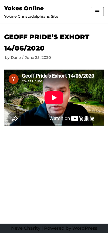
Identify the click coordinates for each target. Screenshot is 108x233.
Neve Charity (25, 228)
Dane (16, 57)
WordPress (84, 228)
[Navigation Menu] (97, 11)
